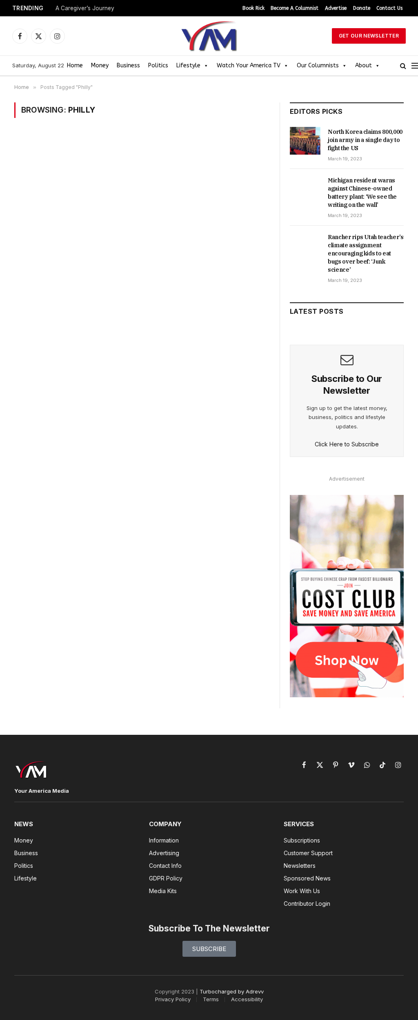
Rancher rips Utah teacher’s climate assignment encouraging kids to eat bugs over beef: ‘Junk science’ (366, 253)
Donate (361, 8)
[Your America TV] (209, 35)
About (363, 65)
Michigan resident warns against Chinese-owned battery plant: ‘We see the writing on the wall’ (362, 192)
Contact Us (389, 8)
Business (128, 65)
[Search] (403, 66)
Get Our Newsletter (369, 36)
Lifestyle (188, 65)
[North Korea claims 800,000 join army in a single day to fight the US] (305, 141)
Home (75, 65)
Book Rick (253, 8)
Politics (158, 65)
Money (100, 65)
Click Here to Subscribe (347, 444)
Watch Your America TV (248, 65)
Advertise (336, 8)
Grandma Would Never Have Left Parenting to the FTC (127, 8)
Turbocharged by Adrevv (232, 991)
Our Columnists (318, 65)
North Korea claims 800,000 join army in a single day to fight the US (365, 140)
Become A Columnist (294, 8)
